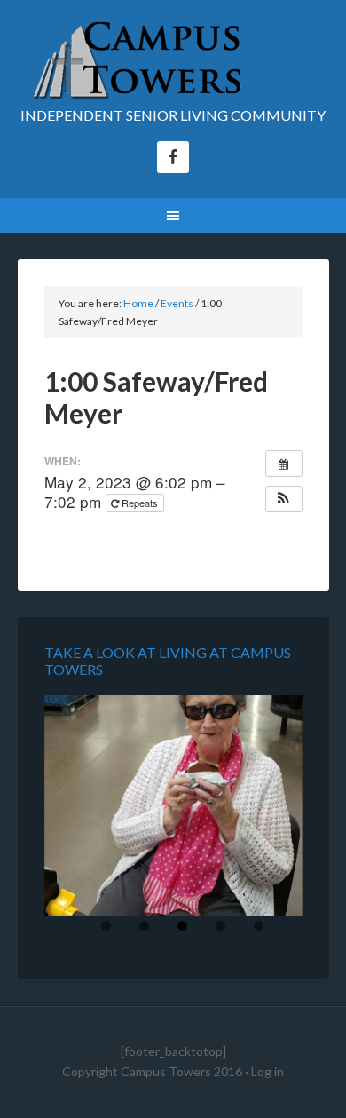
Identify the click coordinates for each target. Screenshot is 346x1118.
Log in (267, 1071)
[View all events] (284, 463)
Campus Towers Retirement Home (173, 62)
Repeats (140, 503)
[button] (284, 499)
